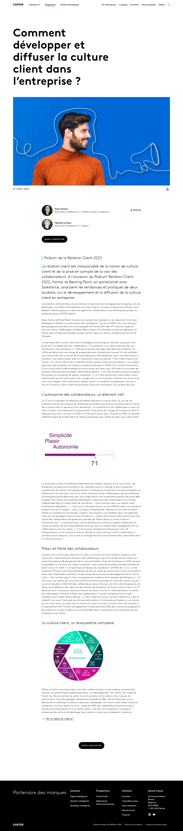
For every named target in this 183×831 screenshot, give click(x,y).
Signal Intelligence (78, 797)
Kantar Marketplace (70, 5)
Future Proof (102, 797)
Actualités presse (130, 801)
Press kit (126, 815)
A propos (123, 5)
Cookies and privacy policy (156, 825)
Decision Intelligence (79, 801)
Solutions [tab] (33, 5)
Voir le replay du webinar (59, 719)
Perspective (50, 5)
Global (162, 5)
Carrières (134, 5)
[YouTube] (149, 815)
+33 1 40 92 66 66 (157, 809)
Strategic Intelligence (80, 806)
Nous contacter (149, 5)
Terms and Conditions (133, 825)
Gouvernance (128, 810)
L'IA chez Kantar (108, 5)
